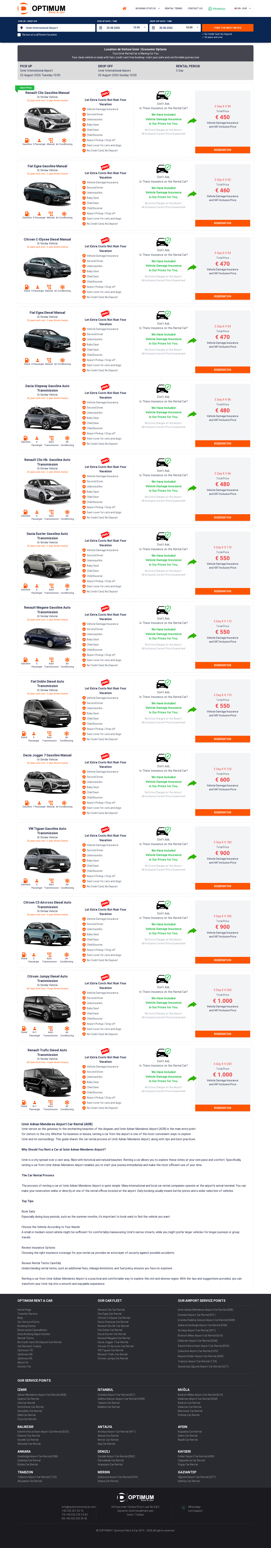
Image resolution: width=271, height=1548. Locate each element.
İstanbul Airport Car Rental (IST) (197, 1314)
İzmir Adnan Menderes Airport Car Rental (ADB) (205, 1309)
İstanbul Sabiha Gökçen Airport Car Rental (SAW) (206, 1320)
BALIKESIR (25, 1427)
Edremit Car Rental (29, 1435)
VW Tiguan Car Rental (110, 1350)
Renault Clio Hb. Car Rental (113, 1325)
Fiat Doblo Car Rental (110, 1330)
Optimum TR (25, 1350)
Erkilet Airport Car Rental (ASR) (196, 1456)
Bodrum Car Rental (189, 1402)
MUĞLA (184, 1390)
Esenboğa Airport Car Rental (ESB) (38, 1456)
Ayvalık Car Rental (28, 1439)
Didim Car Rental (187, 1435)
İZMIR (22, 1390)
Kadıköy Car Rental (109, 1406)
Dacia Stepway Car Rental (113, 1321)
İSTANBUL (105, 1390)
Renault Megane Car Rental (114, 1338)
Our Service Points (28, 1321)
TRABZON (25, 1472)
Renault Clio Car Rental (111, 1309)
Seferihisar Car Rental (31, 1406)
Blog (20, 1317)
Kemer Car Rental (108, 1439)
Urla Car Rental (26, 1402)
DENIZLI (104, 1451)
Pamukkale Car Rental (111, 1460)
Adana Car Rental (108, 1481)
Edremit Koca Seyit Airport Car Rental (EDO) (203, 1345)
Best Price (26, 88)
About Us (23, 1362)
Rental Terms (26, 1338)
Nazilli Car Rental (188, 1439)
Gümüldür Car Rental (30, 1410)
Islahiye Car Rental (189, 1481)
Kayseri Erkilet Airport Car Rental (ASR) (200, 1356)
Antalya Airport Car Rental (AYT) (197, 1330)
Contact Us (24, 1366)
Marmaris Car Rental (190, 1410)
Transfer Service (27, 1313)
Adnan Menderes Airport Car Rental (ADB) (42, 1394)
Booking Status (27, 1325)
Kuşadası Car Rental (190, 1431)
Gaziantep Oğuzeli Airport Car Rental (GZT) (203, 1366)
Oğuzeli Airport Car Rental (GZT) (197, 1477)
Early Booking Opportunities (34, 1334)
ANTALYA (105, 1427)
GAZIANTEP (187, 1472)
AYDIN (182, 1427)
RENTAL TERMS (173, 8)
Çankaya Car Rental (29, 1460)
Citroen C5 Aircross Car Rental (115, 1346)
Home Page (24, 1309)
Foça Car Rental (27, 1419)
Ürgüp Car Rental (188, 1464)
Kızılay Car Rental (28, 1464)
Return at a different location (39, 34)
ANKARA (24, 1451)
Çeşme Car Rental (28, 1398)
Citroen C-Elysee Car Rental (114, 1317)
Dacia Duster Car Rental (112, 1334)
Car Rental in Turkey (29, 1346)
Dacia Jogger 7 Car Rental (113, 1342)
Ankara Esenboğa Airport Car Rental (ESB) (202, 1325)
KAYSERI (184, 1451)
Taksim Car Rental (108, 1402)
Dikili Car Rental (27, 1415)
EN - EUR (242, 8)
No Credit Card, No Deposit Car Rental (39, 1342)
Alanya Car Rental (108, 1435)
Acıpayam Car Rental (110, 1464)
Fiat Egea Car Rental (109, 1313)
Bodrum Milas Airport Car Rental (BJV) (200, 1335)
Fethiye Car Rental (188, 1415)
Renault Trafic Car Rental (112, 1354)
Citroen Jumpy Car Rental (113, 1358)
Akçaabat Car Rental (30, 1481)
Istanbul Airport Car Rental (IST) (116, 1394)
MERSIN (104, 1472)
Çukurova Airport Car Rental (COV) (198, 1351)
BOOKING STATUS (146, 8)
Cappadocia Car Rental (191, 1460)
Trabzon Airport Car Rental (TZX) (197, 1361)
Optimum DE (25, 1358)
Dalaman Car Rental (189, 1406)
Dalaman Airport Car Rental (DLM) (198, 1340)
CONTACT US (195, 8)
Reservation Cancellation (32, 1330)
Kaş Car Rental (106, 1443)
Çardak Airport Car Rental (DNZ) (116, 1456)
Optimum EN (25, 1354)
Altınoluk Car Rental (29, 1443)
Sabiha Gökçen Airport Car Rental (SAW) (121, 1398)
